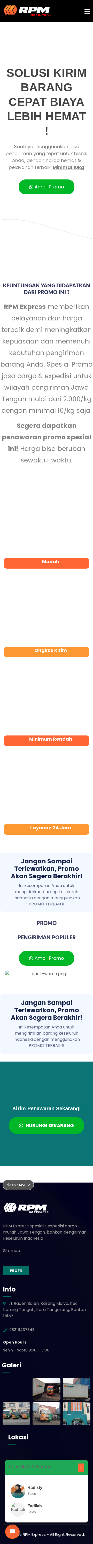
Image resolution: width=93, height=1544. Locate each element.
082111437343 (22, 1329)
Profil (16, 1270)
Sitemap (11, 1251)
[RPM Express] (27, 11)
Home (12, 1184)
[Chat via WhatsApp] (12, 1532)
